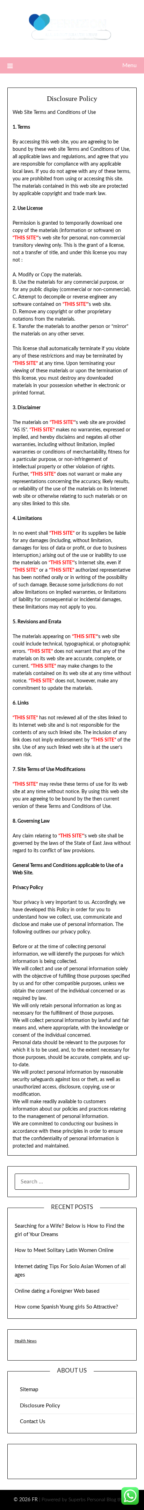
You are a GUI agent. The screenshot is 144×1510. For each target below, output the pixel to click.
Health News (26, 1341)
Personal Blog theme (109, 1499)
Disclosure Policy (40, 1405)
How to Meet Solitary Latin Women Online (64, 1250)
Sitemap (29, 1389)
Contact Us (32, 1421)
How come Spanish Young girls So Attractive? (66, 1307)
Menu (129, 65)
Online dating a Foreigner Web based (57, 1291)
